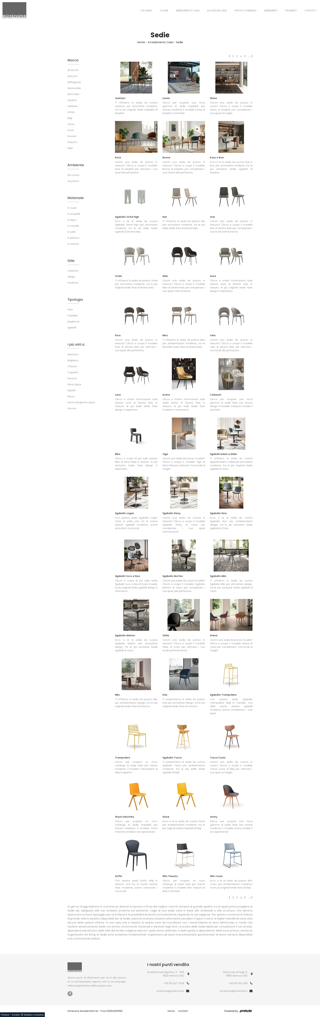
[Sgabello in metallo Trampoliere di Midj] (231, 674)
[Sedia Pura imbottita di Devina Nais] (136, 315)
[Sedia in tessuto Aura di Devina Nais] (231, 255)
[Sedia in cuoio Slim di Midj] (231, 855)
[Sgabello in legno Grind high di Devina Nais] (136, 196)
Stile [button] (71, 260)
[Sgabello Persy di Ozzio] (183, 493)
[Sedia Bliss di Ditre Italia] (136, 433)
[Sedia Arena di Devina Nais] (183, 374)
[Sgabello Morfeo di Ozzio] (183, 555)
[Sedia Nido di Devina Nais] (183, 255)
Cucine (164, 10)
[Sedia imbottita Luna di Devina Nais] (136, 374)
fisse (70, 309)
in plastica (73, 238)
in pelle (72, 232)
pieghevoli (73, 321)
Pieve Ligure (74, 384)
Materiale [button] (76, 198)
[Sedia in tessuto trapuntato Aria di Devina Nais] (231, 196)
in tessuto (73, 244)
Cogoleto (73, 372)
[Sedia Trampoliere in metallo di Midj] (136, 737)
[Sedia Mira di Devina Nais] (183, 315)
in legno (72, 220)
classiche (73, 270)
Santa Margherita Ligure (81, 402)
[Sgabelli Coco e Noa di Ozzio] (136, 555)
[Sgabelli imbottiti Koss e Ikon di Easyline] (231, 137)
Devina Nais (74, 88)
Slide (70, 148)
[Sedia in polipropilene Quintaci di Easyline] (136, 78)
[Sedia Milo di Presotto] (136, 674)
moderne (73, 282)
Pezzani (72, 136)
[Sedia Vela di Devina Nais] (231, 315)
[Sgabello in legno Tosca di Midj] (183, 737)
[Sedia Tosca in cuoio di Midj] (231, 737)
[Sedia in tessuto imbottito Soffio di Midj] (136, 855)
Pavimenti (291, 10)
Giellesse (73, 106)
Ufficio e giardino (245, 10)
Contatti (310, 10)
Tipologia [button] (75, 299)
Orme (71, 124)
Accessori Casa (217, 10)
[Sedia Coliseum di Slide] (231, 374)
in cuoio (72, 208)
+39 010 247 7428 (174, 983)
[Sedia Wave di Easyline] (231, 78)
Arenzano (73, 354)
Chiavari (72, 366)
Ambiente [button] (76, 165)
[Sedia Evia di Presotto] (183, 674)
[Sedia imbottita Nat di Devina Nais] (183, 196)
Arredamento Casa (188, 10)
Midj (70, 118)
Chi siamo (146, 10)
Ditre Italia (73, 94)
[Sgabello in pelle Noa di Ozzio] (231, 493)
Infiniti (71, 112)
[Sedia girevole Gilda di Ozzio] (183, 615)
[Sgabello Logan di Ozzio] (136, 493)
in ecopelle (74, 214)
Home (141, 42)
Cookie (16, 1014)
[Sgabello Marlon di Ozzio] (136, 615)
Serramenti (271, 10)
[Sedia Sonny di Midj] (231, 796)
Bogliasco (73, 360)
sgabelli (72, 327)
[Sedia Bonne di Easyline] (183, 137)
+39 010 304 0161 (238, 983)
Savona (72, 408)
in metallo (73, 226)
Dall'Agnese (74, 82)
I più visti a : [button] (77, 344)
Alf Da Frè (73, 70)
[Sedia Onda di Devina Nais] (136, 255)
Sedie (179, 42)
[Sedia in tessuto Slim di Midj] (183, 855)
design (71, 276)
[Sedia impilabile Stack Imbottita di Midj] (136, 796)
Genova (72, 378)
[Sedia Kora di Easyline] (136, 137)
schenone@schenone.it (170, 991)
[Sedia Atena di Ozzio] (231, 615)
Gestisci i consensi (34, 1014)
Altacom (73, 76)
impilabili (73, 315)
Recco (71, 396)
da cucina (73, 175)
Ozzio (71, 130)
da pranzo (73, 181)
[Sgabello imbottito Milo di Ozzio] (231, 555)
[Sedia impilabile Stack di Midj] (183, 796)
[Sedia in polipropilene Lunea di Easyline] (183, 78)
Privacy (5, 1014)
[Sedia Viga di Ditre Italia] (183, 433)
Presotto (72, 142)
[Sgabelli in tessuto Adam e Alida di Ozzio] (231, 433)
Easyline (72, 100)
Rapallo (72, 390)
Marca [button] (73, 60)
